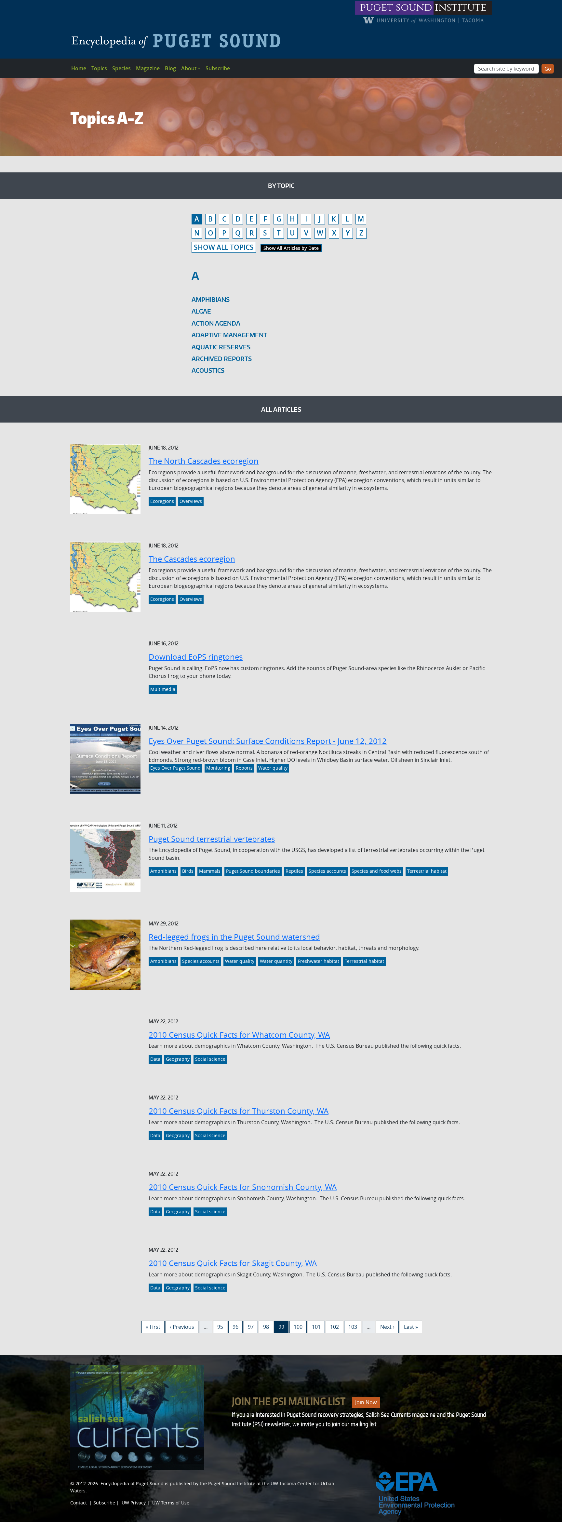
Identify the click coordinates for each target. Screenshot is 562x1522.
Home (78, 68)
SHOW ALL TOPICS (224, 247)
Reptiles (294, 871)
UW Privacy (134, 1503)
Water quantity (276, 961)
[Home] (178, 40)
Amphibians (211, 299)
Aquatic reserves (221, 347)
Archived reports (222, 358)
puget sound (396, 8)
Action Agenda (216, 323)
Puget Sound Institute (231, 1483)
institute (461, 8)
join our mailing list (354, 1424)
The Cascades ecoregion (192, 559)
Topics (99, 68)
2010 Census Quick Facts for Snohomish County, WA (243, 1187)
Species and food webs (377, 871)
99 (283, 1326)
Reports (244, 768)
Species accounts (327, 871)
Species (121, 68)
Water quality (273, 768)
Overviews (191, 501)
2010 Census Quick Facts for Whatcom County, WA (239, 1035)
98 (268, 1326)
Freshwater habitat (318, 961)
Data (155, 1059)
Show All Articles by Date (291, 248)
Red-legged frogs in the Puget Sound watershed (234, 937)
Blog (170, 68)
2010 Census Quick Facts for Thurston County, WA (238, 1111)
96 (237, 1326)
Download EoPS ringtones (196, 657)
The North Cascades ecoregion (204, 461)
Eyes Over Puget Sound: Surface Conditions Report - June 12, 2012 (268, 741)
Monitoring (218, 768)
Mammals (210, 871)
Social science (210, 1059)
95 (222, 1326)
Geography (178, 1059)
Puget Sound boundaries (253, 871)
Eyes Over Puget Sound (175, 768)
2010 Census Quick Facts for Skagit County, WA (233, 1263)
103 (354, 1326)
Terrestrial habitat (427, 871)
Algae (201, 311)
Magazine (148, 68)
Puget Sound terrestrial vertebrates (212, 839)
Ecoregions (162, 501)
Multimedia (162, 689)
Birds (188, 871)
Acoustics (208, 370)
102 (336, 1326)
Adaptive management (229, 335)
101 (318, 1326)
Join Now (366, 1402)
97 (253, 1326)
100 (299, 1326)
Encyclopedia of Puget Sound (132, 1483)
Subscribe (218, 68)
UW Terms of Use (170, 1503)
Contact (78, 1503)
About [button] (188, 68)
